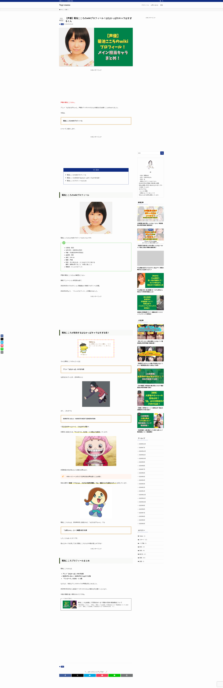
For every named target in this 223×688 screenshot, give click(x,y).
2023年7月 (142, 512)
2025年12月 (142, 444)
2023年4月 (142, 523)
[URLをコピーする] (127, 675)
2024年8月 (142, 465)
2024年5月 (142, 476)
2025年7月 (142, 447)
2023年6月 (142, 516)
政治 (142, 547)
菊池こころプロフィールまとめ (76, 180)
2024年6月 (142, 473)
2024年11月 (142, 455)
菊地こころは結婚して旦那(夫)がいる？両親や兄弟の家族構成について (100, 602)
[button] (65, 675)
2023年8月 (142, 509)
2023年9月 (142, 505)
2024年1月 (142, 491)
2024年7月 (142, 469)
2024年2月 (142, 487)
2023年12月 (142, 494)
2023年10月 (142, 502)
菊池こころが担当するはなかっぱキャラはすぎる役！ (83, 178)
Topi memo (64, 5)
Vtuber (142, 536)
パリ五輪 (142, 543)
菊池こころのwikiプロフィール (76, 175)
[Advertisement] (96, 83)
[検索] (163, 1)
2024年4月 (142, 480)
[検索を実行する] (162, 153)
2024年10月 (142, 458)
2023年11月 (142, 498)
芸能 (62, 24)
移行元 (142, 554)
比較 (142, 550)
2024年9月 (142, 462)
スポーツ (143, 539)
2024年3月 (142, 483)
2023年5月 (142, 520)
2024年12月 (142, 451)
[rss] (160, 1)
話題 (141, 561)
